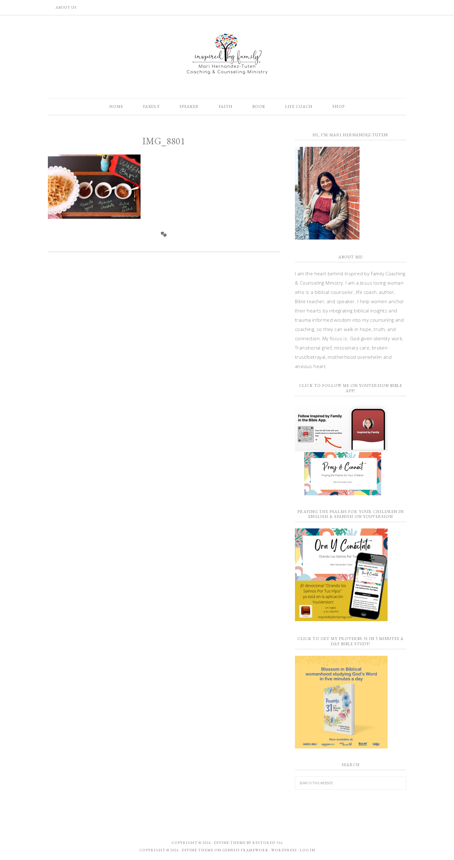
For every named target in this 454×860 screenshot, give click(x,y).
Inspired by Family (227, 54)
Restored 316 (267, 842)
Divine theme (230, 842)
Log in (307, 850)
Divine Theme (197, 850)
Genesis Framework (245, 850)
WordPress (284, 850)
